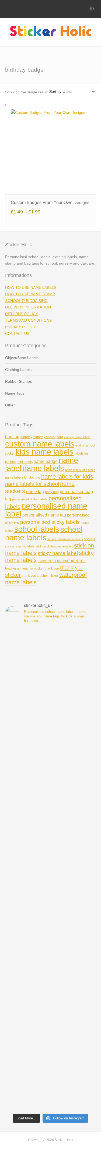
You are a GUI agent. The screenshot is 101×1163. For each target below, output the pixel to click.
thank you (52, 568)
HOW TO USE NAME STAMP (30, 294)
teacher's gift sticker (71, 561)
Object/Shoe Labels (22, 358)
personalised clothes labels (29, 499)
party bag (52, 492)
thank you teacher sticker (40, 576)
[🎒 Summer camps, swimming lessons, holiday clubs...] (50, 923)
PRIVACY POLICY (20, 327)
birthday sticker (44, 437)
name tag (35, 491)
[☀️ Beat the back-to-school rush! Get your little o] (50, 976)
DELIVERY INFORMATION (28, 307)
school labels (36, 529)
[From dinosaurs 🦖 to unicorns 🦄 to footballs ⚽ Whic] (50, 708)
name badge (46, 461)
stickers (89, 539)
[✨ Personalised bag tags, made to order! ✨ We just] (50, 1030)
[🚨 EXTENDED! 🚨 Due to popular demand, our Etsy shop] (50, 815)
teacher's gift (47, 561)
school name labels (43, 533)
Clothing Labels (18, 369)
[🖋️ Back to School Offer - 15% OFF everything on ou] (50, 869)
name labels (43, 468)
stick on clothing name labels (54, 546)
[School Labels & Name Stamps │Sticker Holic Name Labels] (50, 35)
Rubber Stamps (18, 381)
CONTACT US (17, 333)
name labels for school (32, 484)
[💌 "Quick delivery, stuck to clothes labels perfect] (50, 762)
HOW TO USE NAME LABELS (30, 287)
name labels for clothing (22, 477)
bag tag (12, 436)
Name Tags (15, 393)
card (60, 437)
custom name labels (39, 443)
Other (10, 405)
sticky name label (58, 553)
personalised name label (46, 509)
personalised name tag (44, 515)
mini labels (25, 462)
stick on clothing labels (19, 546)
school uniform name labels (65, 539)
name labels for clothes (80, 470)
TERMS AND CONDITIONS (28, 320)
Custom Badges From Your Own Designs (50, 202)
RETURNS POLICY (21, 314)
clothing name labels (77, 437)
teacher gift (13, 568)
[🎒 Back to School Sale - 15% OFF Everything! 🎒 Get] (50, 1083)
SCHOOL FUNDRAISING (26, 300)
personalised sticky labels (50, 522)
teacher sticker (33, 568)
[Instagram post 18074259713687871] (50, 655)
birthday (26, 437)
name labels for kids (67, 476)
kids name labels (45, 451)
